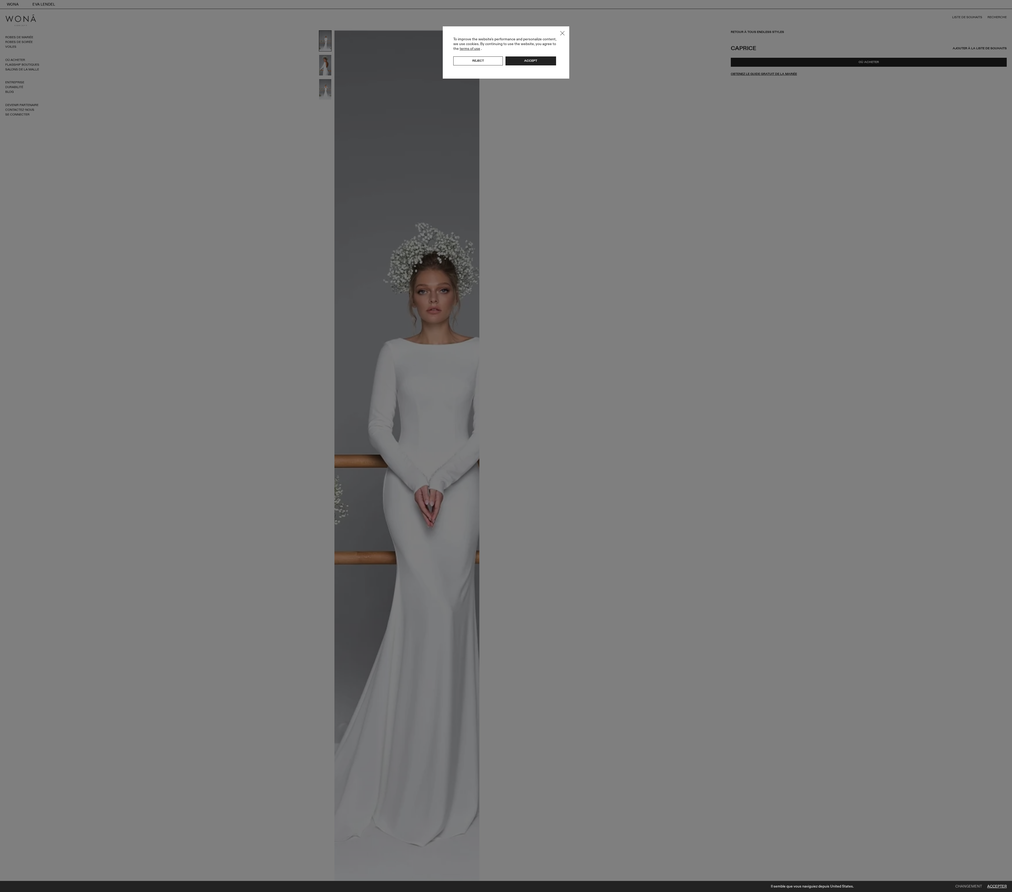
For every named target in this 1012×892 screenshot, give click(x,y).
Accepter (997, 886)
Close (562, 33)
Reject (478, 61)
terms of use (470, 48)
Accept (530, 61)
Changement (968, 886)
